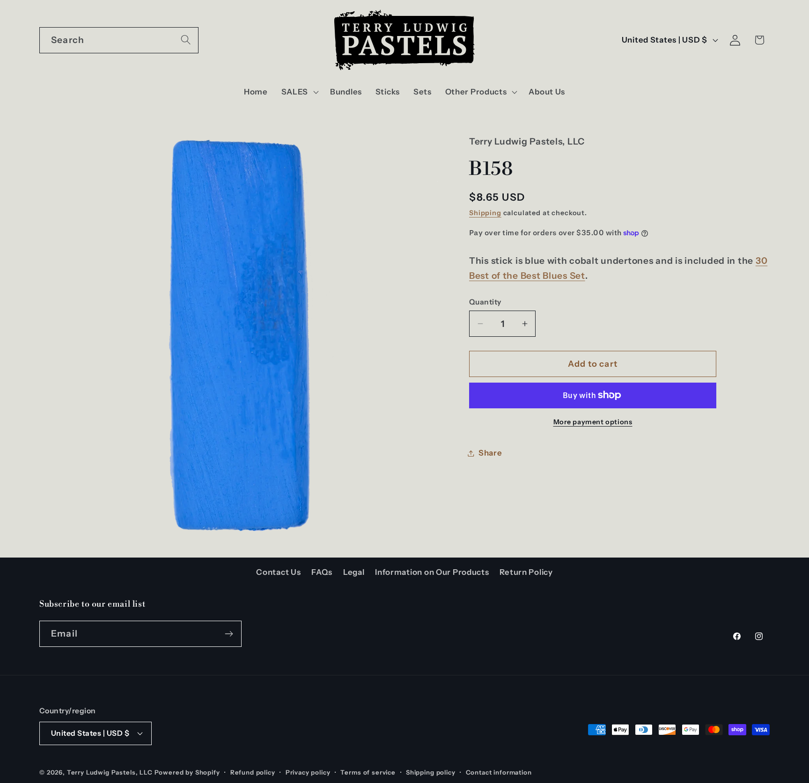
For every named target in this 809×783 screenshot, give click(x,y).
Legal (354, 572)
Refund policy (252, 772)
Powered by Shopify (187, 772)
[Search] (185, 40)
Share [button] (490, 452)
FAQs (321, 572)
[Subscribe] (228, 634)
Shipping (485, 212)
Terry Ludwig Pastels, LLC (110, 772)
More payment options (592, 422)
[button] (298, 92)
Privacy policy (308, 772)
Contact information (499, 772)
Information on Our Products (432, 572)
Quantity (485, 301)
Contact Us (278, 572)
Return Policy (526, 572)
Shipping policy (431, 772)
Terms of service (367, 772)
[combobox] (119, 40)
